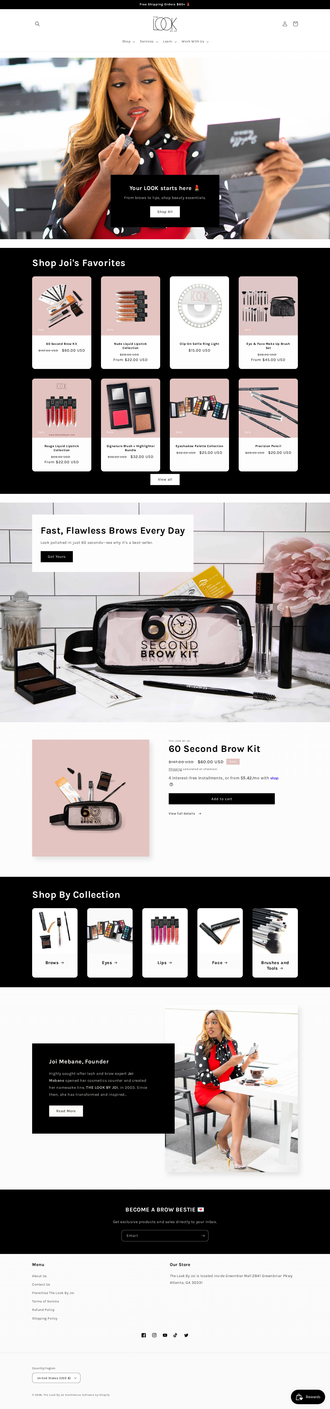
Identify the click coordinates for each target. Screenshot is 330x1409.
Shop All (165, 212)
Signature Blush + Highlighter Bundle (131, 448)
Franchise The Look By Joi (53, 1293)
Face (217, 962)
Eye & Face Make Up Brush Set (268, 346)
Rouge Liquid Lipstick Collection (61, 448)
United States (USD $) (54, 1378)
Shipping (175, 769)
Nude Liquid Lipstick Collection (130, 346)
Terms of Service (45, 1301)
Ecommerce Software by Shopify (87, 1394)
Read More (66, 1111)
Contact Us (41, 1284)
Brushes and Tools (275, 965)
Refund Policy (43, 1310)
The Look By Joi (54, 1394)
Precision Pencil (268, 446)
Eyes (107, 962)
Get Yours (57, 556)
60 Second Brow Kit (61, 344)
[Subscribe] (203, 1235)
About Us (39, 1276)
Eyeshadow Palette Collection (199, 446)
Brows (52, 962)
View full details (182, 813)
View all (165, 479)
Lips (162, 962)
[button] (37, 24)
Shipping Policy (45, 1318)
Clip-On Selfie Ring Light (199, 344)
